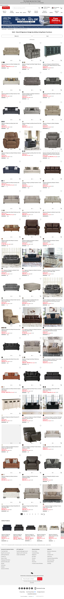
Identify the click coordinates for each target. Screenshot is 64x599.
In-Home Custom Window (37, 563)
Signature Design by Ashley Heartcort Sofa (11, 93)
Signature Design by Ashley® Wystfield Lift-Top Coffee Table (11, 506)
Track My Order (4, 551)
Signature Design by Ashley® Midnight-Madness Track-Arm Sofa (31, 417)
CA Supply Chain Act (40, 591)
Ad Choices (30, 596)
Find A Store (34, 551)
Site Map (49, 563)
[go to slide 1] (31, 60)
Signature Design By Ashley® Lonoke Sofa (52, 93)
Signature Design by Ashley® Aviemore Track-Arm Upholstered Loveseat (52, 330)
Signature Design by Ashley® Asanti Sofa (51, 212)
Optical (33, 560)
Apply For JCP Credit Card (22, 553)
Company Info (50, 554)
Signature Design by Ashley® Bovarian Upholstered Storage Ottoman (30, 300)
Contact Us (3, 556)
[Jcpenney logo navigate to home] (6, 7)
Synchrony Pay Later (5, 561)
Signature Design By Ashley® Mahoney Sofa (11, 212)
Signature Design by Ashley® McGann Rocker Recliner (11, 153)
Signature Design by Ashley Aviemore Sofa (52, 446)
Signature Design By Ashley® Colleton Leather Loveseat (51, 241)
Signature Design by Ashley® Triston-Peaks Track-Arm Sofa (52, 506)
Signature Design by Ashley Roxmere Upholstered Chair (30, 477)
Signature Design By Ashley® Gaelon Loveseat (30, 506)
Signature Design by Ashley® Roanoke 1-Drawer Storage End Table (10, 447)
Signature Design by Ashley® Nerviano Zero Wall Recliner (11, 330)
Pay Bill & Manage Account (22, 551)
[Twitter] (19, 588)
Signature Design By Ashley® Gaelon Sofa (31, 212)
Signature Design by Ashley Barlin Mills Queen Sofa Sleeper (51, 389)
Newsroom (49, 556)
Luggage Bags (48, 544)
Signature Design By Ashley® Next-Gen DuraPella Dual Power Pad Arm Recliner (51, 153)
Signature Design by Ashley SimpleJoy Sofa (11, 64)
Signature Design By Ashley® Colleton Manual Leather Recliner (30, 241)
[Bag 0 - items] (61, 8)
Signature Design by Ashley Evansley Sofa (10, 182)
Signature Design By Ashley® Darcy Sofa (10, 359)
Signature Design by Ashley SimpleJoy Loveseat (51, 124)
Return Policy (4, 558)
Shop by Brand (50, 561)
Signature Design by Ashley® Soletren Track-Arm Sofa (31, 183)
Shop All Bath (24, 544)
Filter (16, 36)
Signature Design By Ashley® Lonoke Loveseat (51, 477)
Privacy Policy (22, 591)
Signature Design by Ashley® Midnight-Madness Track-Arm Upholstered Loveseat (52, 417)
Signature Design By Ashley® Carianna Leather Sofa (10, 241)
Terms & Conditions (23, 596)
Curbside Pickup (35, 553)
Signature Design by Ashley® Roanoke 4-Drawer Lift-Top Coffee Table (51, 271)
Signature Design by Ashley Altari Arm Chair (31, 153)
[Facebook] (24, 588)
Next (42, 514)
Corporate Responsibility (52, 558)
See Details (32, 582)
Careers (49, 553)
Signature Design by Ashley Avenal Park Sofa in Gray (31, 124)
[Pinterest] (27, 588)
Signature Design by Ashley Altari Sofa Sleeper (10, 124)
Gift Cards (3, 565)
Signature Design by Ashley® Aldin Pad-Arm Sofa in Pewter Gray (11, 300)
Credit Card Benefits (21, 554)
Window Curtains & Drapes (32, 544)
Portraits (34, 558)
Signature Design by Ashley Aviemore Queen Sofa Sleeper (11, 389)
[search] (39, 8)
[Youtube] (29, 588)
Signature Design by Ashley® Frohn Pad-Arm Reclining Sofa (10, 271)
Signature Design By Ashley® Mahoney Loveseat (30, 359)
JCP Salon (34, 556)
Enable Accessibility (4, 5)
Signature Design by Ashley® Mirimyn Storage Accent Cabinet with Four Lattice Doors (51, 64)
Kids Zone (34, 561)
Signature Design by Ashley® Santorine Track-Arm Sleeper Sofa (31, 330)
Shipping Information (5, 560)
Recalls (2, 563)
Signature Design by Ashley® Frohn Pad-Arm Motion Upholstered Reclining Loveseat (52, 300)
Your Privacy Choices (30, 591)
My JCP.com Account (5, 553)
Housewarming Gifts (11, 544)
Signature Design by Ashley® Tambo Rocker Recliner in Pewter (31, 447)
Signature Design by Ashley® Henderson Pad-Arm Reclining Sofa (31, 94)
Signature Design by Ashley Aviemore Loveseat (9, 477)
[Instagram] (22, 588)
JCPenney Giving (50, 560)
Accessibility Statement (32, 593)
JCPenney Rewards (5, 554)
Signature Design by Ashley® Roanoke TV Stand (10, 417)
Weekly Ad (34, 554)
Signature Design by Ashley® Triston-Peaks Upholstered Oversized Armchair (52, 359)
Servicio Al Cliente (5, 568)
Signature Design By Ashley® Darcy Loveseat (31, 388)
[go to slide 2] (32, 60)
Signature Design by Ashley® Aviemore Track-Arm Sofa (31, 271)
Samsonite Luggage (18, 544)
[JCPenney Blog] (32, 588)
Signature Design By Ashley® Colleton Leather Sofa (51, 183)
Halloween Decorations (41, 544)
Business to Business (51, 551)
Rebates (3, 567)
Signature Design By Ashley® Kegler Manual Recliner (31, 64)
